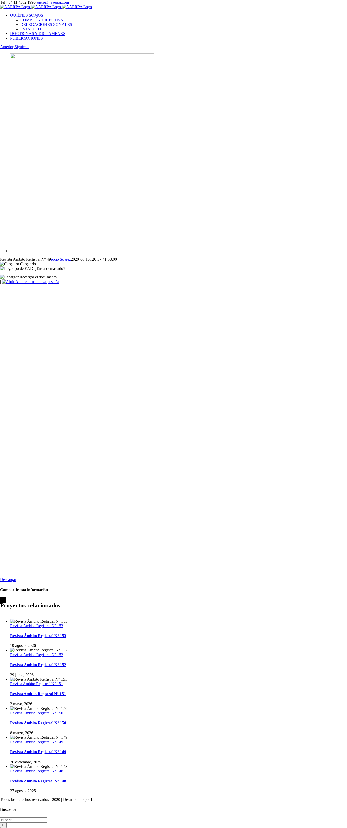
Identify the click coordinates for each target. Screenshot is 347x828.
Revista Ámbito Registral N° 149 (36, 742)
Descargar (8, 579)
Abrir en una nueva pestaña (36, 281)
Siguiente (21, 47)
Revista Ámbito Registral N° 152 (36, 655)
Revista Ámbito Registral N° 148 (36, 771)
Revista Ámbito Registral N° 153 (36, 626)
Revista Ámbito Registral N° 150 (36, 713)
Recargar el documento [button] (38, 277)
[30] (82, 251)
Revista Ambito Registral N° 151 (36, 684)
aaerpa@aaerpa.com (52, 2)
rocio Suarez (61, 259)
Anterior (6, 47)
